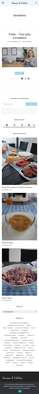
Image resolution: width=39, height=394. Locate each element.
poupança (10, 353)
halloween (8, 345)
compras (25, 330)
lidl (33, 345)
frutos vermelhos (19, 343)
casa (33, 328)
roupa (32, 357)
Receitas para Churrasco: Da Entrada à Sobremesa (17, 187)
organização (15, 350)
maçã (31, 348)
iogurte (17, 345)
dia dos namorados (12, 340)
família (7, 343)
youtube (20, 365)
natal (6, 350)
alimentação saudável (16, 325)
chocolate (14, 330)
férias (32, 343)
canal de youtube (22, 328)
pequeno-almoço (29, 350)
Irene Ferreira (27, 41)
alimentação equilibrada (19, 323)
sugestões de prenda (25, 360)
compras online (10, 335)
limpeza (8, 348)
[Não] (37, 388)
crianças (31, 335)
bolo (29, 325)
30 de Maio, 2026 (7, 189)
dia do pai (24, 338)
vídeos (30, 362)
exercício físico (27, 340)
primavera (19, 355)
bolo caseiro (8, 328)
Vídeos (19, 30)
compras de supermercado (19, 333)
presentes (9, 355)
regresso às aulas (20, 357)
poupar (20, 353)
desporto (14, 338)
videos (15, 362)
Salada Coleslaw (7, 298)
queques (30, 355)
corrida (22, 335)
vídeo (23, 362)
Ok (20, 391)
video (8, 362)
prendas (28, 353)
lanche (26, 345)
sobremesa (10, 360)
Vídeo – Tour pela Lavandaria (19, 35)
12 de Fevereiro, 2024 (13, 41)
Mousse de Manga (7, 243)
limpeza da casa (20, 348)
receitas (8, 357)
